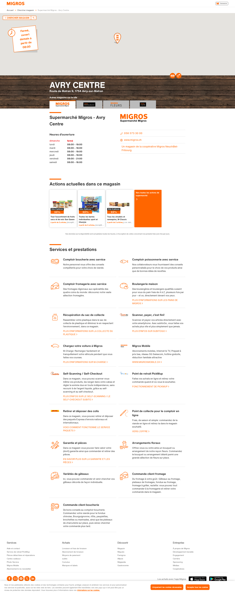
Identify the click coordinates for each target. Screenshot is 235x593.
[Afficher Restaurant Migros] (89, 104)
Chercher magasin (18, 17)
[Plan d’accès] (178, 77)
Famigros (122, 555)
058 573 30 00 (133, 133)
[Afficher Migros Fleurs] (116, 104)
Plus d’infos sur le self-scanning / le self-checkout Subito (86, 398)
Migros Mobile (13, 565)
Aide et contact (13, 548)
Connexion (223, 3)
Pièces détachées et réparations (21, 555)
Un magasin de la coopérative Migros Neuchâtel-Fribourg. (150, 148)
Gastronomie (123, 565)
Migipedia (122, 562)
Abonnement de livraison (73, 552)
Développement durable (183, 552)
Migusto (121, 552)
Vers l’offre (140, 431)
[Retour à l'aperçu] (33, 18)
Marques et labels (70, 565)
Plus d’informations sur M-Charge (84, 362)
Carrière (176, 558)
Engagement (178, 555)
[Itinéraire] (172, 77)
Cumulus (66, 562)
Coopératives (178, 569)
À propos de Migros (181, 548)
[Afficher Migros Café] (143, 104)
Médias (176, 565)
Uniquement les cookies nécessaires (167, 587)
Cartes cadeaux (14, 558)
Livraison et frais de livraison (74, 548)
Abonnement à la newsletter (19, 569)
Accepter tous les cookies (197, 587)
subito (64, 558)
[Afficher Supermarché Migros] (62, 104)
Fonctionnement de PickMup (149, 386)
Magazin (121, 548)
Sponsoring (178, 562)
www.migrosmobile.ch (146, 362)
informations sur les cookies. (88, 590)
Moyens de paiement (71, 555)
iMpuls (120, 558)
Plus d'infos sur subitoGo (148, 331)
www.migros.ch (133, 140)
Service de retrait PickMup (18, 552)
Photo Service (13, 562)
